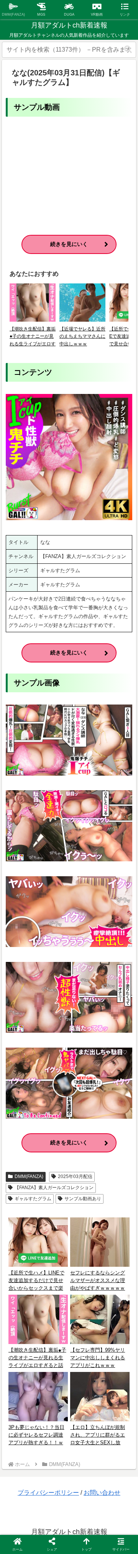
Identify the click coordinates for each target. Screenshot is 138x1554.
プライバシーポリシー (48, 1492)
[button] (128, 49)
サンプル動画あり (82, 1198)
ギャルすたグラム (33, 1198)
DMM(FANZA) (29, 1176)
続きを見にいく (69, 244)
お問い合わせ (102, 1492)
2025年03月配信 (75, 1176)
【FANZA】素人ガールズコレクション (54, 1187)
